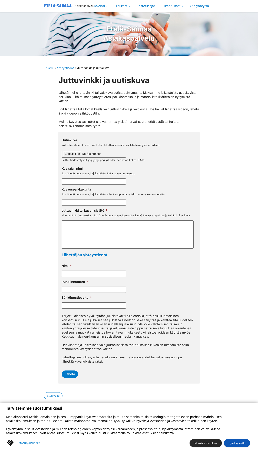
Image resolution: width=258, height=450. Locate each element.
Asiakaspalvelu (129, 33)
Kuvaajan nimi (72, 168)
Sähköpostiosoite (77, 297)
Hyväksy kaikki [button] (237, 443)
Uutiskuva (69, 140)
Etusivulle (53, 395)
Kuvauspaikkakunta (76, 189)
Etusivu (49, 68)
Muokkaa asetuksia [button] (205, 443)
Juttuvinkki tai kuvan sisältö (84, 210)
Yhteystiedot (65, 68)
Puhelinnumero (75, 282)
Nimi (67, 266)
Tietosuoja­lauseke (28, 443)
